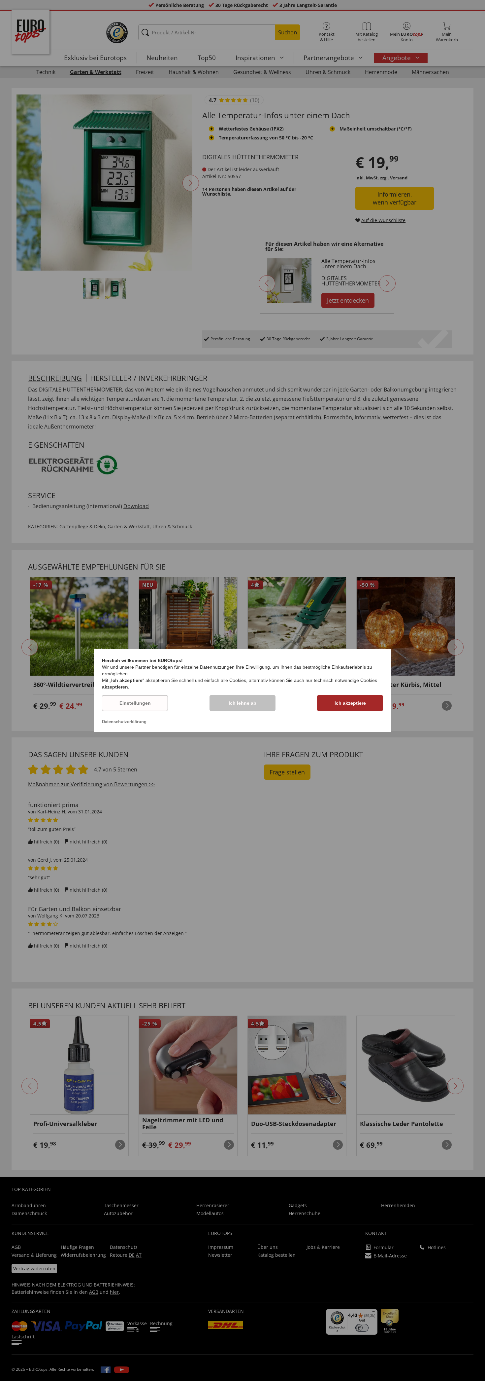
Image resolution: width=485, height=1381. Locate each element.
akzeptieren (115, 687)
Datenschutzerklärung (124, 721)
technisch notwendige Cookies (345, 680)
